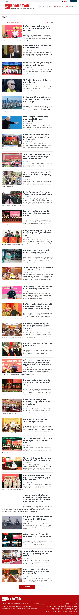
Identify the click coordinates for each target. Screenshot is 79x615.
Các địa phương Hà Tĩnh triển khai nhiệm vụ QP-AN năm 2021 (37, 535)
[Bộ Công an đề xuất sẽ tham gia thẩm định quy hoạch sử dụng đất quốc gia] (12, 102)
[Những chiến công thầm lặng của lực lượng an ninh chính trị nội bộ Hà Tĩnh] (12, 575)
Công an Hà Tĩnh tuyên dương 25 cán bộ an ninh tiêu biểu (37, 64)
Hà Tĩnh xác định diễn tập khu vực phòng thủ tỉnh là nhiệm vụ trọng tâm (37, 326)
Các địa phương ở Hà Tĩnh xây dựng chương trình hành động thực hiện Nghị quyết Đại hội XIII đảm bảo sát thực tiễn (37, 498)
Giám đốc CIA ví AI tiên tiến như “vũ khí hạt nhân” (37, 47)
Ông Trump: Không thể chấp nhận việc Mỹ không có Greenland (35, 119)
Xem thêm (27, 587)
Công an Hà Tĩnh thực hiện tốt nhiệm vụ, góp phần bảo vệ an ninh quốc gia (36, 402)
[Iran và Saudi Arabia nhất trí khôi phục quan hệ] (12, 349)
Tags (4, 17)
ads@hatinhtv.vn (73, 613)
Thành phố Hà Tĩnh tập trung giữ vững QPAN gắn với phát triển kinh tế (37, 553)
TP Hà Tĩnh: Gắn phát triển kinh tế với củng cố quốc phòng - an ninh (37, 440)
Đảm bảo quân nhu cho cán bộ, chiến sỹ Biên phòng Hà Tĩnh (37, 251)
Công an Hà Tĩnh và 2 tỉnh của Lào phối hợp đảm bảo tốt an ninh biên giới (36, 137)
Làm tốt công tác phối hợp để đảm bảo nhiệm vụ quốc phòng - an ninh (37, 213)
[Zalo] (67, 1)
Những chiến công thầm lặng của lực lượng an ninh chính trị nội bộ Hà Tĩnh (36, 571)
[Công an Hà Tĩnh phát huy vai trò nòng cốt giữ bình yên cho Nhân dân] (12, 236)
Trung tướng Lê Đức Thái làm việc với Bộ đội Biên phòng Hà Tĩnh (37, 288)
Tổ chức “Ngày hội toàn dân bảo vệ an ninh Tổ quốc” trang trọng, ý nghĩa (37, 174)
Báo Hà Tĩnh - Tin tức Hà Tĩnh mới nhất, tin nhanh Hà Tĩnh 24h (20, 6)
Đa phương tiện (60, 6)
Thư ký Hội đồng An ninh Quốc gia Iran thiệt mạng (38, 81)
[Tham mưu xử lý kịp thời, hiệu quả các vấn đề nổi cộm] (12, 273)
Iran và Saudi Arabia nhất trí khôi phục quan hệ (37, 344)
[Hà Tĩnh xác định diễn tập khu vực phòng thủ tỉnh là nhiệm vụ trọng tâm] (12, 329)
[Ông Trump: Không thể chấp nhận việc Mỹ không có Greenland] (12, 122)
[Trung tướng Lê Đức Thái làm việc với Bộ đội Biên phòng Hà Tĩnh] (12, 292)
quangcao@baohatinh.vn (71, 611)
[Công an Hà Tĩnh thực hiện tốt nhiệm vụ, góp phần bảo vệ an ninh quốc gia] (12, 405)
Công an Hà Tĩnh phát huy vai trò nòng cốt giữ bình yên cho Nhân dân (37, 233)
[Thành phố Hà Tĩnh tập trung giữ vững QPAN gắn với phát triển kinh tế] (12, 557)
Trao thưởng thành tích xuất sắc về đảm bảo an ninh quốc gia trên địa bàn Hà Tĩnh (37, 156)
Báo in (50, 6)
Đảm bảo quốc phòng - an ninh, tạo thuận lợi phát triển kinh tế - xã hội (37, 382)
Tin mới (42, 6)
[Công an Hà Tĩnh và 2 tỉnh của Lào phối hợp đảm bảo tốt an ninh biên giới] (12, 140)
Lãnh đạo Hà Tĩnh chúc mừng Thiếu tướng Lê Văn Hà (36, 420)
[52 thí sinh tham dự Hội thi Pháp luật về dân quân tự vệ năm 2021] (12, 463)
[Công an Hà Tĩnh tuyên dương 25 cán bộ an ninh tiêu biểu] (12, 68)
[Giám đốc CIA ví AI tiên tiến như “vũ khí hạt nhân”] (12, 51)
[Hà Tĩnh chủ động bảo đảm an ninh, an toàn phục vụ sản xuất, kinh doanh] (12, 31)
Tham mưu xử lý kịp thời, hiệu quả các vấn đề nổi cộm (38, 269)
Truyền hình (71, 6)
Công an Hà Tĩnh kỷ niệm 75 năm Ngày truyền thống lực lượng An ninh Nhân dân (37, 477)
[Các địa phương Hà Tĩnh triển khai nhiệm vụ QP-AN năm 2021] (12, 540)
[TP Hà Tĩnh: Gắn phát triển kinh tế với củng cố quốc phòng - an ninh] (12, 444)
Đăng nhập (74, 1)
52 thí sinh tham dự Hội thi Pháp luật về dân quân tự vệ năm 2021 (37, 459)
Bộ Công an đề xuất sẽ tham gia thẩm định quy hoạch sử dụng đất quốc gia (37, 99)
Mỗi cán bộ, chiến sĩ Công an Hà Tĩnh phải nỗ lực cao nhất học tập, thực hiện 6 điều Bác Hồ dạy (37, 362)
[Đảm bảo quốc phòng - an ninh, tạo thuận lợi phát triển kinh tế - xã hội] (12, 385)
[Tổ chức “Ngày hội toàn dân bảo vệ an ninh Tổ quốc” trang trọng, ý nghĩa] (12, 178)
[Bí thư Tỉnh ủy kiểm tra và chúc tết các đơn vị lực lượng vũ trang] (12, 197)
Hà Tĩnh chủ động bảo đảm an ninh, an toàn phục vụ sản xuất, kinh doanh (37, 28)
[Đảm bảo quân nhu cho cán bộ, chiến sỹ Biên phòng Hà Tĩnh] (12, 256)
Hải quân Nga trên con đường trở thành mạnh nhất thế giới (37, 518)
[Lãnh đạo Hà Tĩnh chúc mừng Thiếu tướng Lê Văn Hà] (12, 425)
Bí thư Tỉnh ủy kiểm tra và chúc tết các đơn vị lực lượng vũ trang (37, 193)
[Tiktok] (62, 1)
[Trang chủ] (3, 12)
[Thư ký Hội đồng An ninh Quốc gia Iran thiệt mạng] (12, 85)
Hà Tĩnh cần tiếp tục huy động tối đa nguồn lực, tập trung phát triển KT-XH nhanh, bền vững (37, 306)
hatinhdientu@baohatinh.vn (58, 609)
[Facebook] (60, 1)
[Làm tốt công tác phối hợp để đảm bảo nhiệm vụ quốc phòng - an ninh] (12, 216)
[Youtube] (65, 1)
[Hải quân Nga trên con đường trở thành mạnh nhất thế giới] (12, 522)
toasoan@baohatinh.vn (71, 609)
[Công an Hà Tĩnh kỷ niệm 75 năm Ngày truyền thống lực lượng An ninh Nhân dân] (12, 481)
